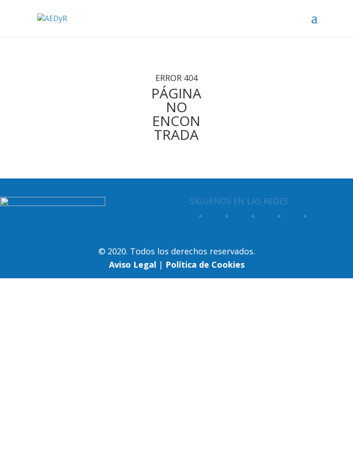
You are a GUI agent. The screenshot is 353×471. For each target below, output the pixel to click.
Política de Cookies (205, 264)
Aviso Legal (132, 264)
